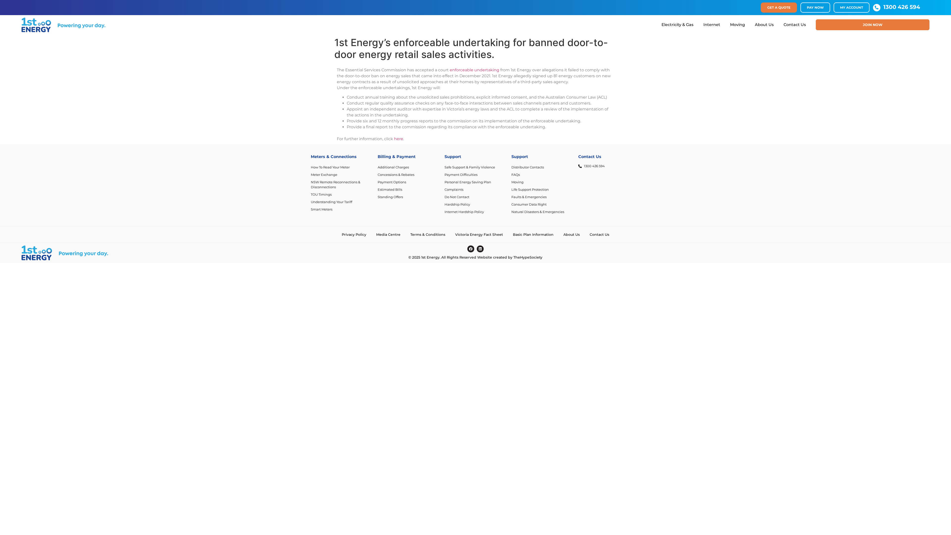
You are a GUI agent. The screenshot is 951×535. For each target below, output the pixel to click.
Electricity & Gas (677, 24)
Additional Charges (393, 167)
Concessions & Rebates (396, 175)
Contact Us (795, 24)
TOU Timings (321, 194)
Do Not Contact (457, 197)
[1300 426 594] (876, 7)
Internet (711, 24)
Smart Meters (321, 209)
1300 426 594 (901, 7)
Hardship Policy (457, 204)
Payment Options (392, 182)
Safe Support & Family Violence (470, 167)
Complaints (454, 189)
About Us (764, 24)
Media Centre (388, 234)
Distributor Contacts (527, 167)
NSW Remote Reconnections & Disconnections (335, 184)
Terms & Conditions (427, 234)
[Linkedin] (480, 248)
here (398, 138)
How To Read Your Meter (330, 167)
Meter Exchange (324, 175)
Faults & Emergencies (529, 197)
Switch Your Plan (391, 204)
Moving (737, 24)
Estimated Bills (390, 189)
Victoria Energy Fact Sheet (479, 234)
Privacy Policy (354, 234)
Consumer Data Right (529, 204)
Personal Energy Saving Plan (468, 182)
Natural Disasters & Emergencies (537, 212)
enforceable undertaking (474, 70)
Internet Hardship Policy (464, 212)
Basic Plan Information (533, 234)
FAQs (515, 175)
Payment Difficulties (461, 175)
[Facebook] (470, 248)
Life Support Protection (530, 189)
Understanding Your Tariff (331, 202)
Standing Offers (390, 197)
